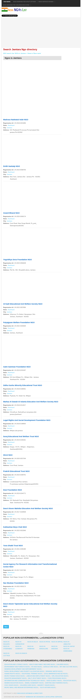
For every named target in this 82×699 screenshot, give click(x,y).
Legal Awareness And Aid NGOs (55, 673)
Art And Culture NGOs (68, 667)
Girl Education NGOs (60, 676)
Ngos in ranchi (21, 653)
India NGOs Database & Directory (29, 693)
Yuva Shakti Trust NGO (13, 546)
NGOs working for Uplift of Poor (24, 1)
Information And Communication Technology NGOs (24, 680)
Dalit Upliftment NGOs (37, 678)
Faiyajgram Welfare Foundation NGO (19, 322)
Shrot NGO (7, 455)
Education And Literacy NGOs (15, 664)
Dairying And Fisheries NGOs (56, 683)
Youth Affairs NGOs (47, 687)
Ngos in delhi (32, 642)
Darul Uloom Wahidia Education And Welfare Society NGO (28, 508)
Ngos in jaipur (69, 646)
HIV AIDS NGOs (36, 667)
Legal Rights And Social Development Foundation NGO (26, 420)
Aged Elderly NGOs (53, 680)
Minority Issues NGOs (45, 685)
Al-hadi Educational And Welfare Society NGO (22, 304)
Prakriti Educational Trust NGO (16, 471)
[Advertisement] (41, 31)
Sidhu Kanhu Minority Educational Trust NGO (22, 385)
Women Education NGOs (13, 683)
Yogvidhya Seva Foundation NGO (17, 260)
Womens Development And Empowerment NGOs (22, 669)
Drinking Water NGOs (54, 671)
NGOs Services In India (46, 1)
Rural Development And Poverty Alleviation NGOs (24, 671)
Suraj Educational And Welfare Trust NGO (21, 436)
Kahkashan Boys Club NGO (15, 527)
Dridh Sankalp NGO (11, 166)
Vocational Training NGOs (32, 673)
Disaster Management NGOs (15, 678)
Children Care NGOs (28, 685)
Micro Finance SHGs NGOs (14, 676)
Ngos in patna (44, 642)
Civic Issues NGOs (11, 685)
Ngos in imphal (57, 642)
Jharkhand (11, 125)
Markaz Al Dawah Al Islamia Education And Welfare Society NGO (30, 402)
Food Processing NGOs (57, 678)
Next (6, 627)
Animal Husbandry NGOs (34, 683)
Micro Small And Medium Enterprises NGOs (21, 687)
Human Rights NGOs (12, 673)
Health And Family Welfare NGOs (42, 664)
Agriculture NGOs (50, 667)
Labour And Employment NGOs (38, 676)
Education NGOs (69, 680)
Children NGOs (62, 664)
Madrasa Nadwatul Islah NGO (15, 120)
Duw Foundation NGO (12, 490)
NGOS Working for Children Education (16, 5)
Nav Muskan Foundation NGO (16, 583)
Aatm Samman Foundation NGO (17, 367)
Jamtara (9, 127)
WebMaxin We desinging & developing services (44, 697)
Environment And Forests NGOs (16, 667)
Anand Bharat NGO (11, 213)
